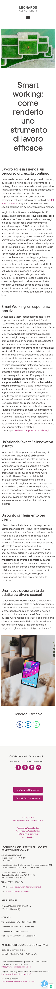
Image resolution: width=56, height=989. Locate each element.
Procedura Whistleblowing (28, 828)
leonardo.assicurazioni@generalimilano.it (24, 887)
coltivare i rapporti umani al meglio (32, 430)
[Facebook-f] (18, 767)
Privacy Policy (28, 817)
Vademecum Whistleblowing (28, 831)
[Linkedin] (31, 767)
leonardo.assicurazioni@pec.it (18, 891)
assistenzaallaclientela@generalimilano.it (18, 981)
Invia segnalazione (28, 837)
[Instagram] (25, 767)
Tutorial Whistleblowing (28, 834)
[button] (28, 17)
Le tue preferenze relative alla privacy (28, 820)
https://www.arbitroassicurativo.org (16, 967)
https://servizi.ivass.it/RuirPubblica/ (16, 974)
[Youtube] (38, 767)
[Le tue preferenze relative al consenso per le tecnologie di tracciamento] (51, 986)
